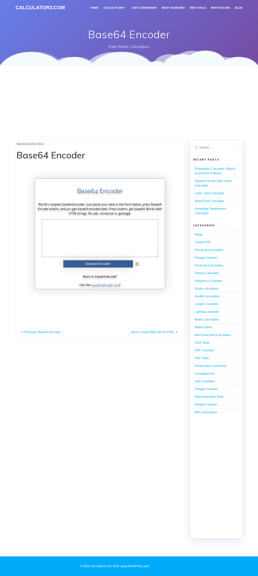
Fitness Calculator (207, 273)
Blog (239, 7)
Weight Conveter (206, 404)
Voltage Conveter (206, 389)
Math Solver (220, 7)
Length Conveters (207, 304)
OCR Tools (202, 342)
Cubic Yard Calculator (209, 193)
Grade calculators (206, 288)
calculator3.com (40, 7)
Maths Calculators (207, 319)
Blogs (198, 234)
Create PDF (203, 242)
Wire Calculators (206, 412)
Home (94, 7)
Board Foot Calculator (209, 201)
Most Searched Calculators (213, 335)
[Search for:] (216, 147)
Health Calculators (207, 296)
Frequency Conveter (208, 280)
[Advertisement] (129, 112)
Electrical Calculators (209, 250)
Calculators (114, 7)
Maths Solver (203, 327)
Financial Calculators (209, 265)
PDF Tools (202, 358)
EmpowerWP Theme (164, 566)
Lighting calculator (207, 311)
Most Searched (173, 7)
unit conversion (144, 7)
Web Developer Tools (30, 143)
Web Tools (198, 7)
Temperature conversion (211, 365)
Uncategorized (204, 373)
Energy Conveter (206, 257)
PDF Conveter (204, 350)
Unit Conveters (205, 381)
